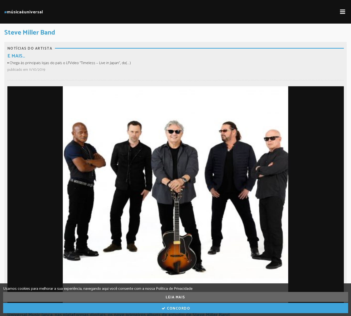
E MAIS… (16, 56)
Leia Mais (175, 297)
